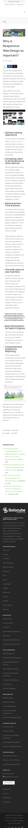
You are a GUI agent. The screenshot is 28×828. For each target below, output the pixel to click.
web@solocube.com (11, 775)
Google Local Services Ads (11, 642)
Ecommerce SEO (8, 725)
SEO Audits (6, 634)
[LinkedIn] (12, 825)
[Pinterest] (15, 825)
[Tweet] (14, 64)
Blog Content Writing (10, 754)
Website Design (8, 696)
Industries (20, 4)
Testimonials (7, 796)
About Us (6, 792)
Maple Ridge (7, 582)
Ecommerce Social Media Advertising (11, 735)
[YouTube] (22, 825)
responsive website (17, 140)
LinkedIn (7, 432)
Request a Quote (14, 1)
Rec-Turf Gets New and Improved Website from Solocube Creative (12, 476)
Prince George (7, 603)
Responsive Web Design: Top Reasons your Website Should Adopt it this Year (14, 465)
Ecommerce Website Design (12, 716)
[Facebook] (5, 825)
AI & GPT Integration (9, 687)
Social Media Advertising (11, 667)
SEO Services (7, 617)
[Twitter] (18, 825)
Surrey (5, 578)
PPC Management (9, 652)
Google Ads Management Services (11, 661)
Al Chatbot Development (11, 678)
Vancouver (6, 548)
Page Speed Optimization (11, 638)
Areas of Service (10, 4)
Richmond (6, 570)
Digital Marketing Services (11, 630)
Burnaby (5, 553)
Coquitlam (6, 557)
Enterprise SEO (8, 621)
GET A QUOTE (9, 781)
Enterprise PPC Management (12, 656)
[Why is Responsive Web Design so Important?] (14, 31)
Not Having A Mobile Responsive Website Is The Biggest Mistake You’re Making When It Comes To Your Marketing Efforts (15, 452)
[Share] (9, 64)
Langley (5, 587)
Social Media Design (9, 705)
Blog (4, 59)
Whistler (5, 599)
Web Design (9, 59)
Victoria (5, 595)
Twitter (15, 429)
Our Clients (6, 800)
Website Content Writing (11, 758)
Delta (4, 574)
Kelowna (5, 608)
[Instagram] (9, 825)
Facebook (7, 429)
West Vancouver (8, 565)
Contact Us (6, 788)
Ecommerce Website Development (9, 710)
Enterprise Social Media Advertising (10, 673)
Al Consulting (7, 683)
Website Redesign (9, 700)
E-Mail (15, 432)
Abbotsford (6, 591)
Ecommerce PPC (8, 729)
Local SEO (6, 626)
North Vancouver (8, 561)
